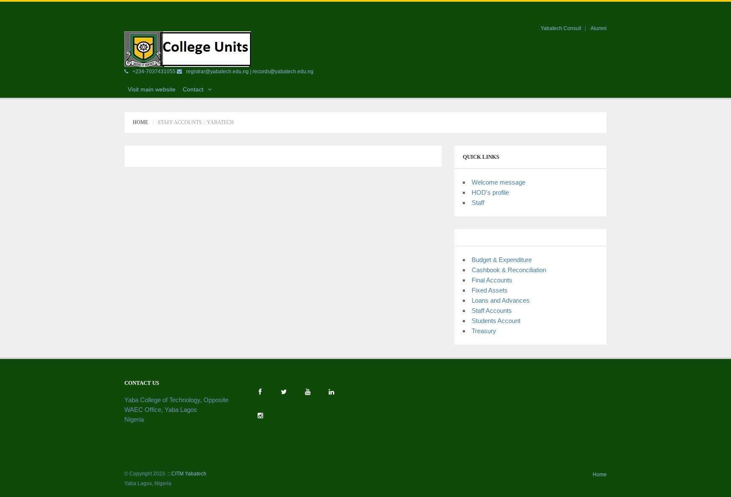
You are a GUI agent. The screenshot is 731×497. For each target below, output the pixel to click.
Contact (193, 89)
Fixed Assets (490, 290)
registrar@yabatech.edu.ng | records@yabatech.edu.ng (249, 72)
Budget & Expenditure (502, 259)
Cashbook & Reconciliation (509, 269)
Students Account (496, 320)
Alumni (599, 28)
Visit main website (152, 89)
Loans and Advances (501, 300)
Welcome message (498, 182)
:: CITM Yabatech (187, 474)
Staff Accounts (492, 310)
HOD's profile (490, 192)
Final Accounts (492, 280)
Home (140, 122)
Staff (478, 202)
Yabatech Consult (561, 28)
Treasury (484, 330)
